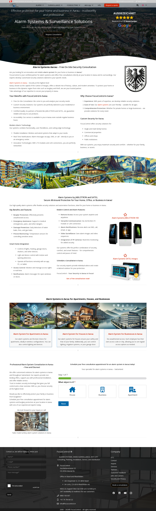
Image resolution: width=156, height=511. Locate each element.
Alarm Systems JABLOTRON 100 (125, 218)
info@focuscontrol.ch (68, 504)
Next (63, 403)
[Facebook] (114, 493)
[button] (43, 5)
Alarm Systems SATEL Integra (125, 258)
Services (114, 466)
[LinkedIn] (119, 493)
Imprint (113, 464)
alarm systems (103, 105)
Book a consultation (119, 485)
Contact (114, 460)
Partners (114, 470)
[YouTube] (125, 493)
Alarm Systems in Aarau (18, 83)
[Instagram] (131, 493)
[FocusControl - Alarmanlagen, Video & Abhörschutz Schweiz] (14, 5)
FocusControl (76, 509)
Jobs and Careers (117, 476)
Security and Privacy (118, 479)
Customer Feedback (118, 473)
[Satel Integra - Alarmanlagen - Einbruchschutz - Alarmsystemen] (125, 272)
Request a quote (112, 5)
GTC (112, 457)
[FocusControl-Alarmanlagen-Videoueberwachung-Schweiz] (10, 1)
